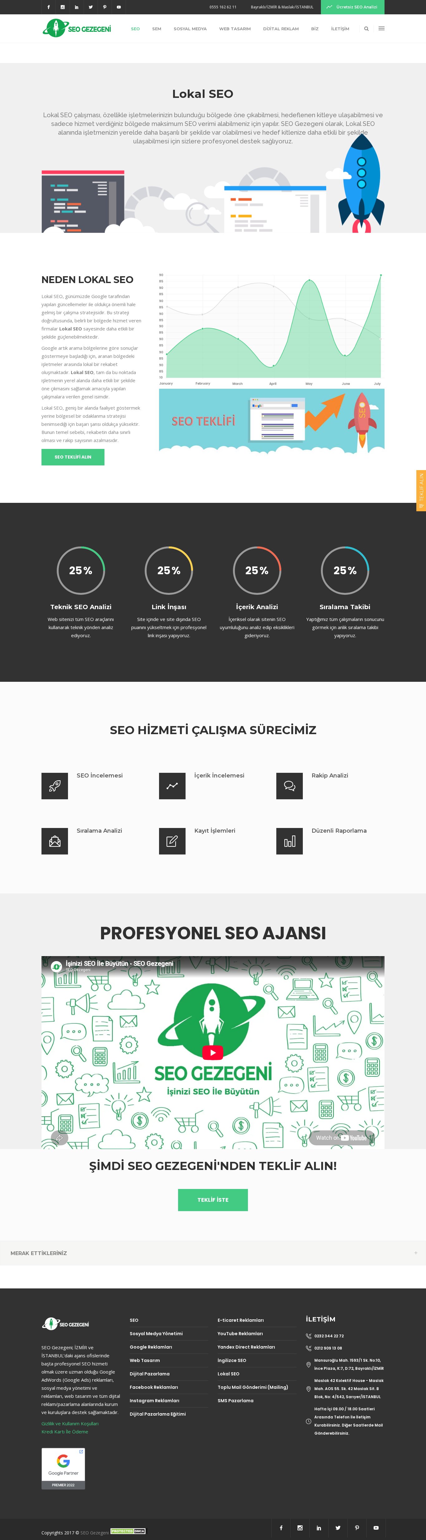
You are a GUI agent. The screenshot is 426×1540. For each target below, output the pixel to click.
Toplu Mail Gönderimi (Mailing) (253, 1387)
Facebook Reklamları (154, 1387)
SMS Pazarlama (236, 1401)
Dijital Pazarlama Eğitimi (158, 1414)
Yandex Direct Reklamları (246, 1347)
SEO (134, 1320)
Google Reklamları (151, 1347)
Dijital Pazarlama (150, 1374)
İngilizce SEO (232, 1360)
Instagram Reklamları (154, 1401)
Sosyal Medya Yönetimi (156, 1334)
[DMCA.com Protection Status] (129, 1533)
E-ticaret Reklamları (241, 1320)
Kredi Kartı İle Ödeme (64, 1431)
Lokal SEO (229, 1374)
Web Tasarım (145, 1360)
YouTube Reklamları (240, 1334)
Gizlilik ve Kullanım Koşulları (70, 1423)
